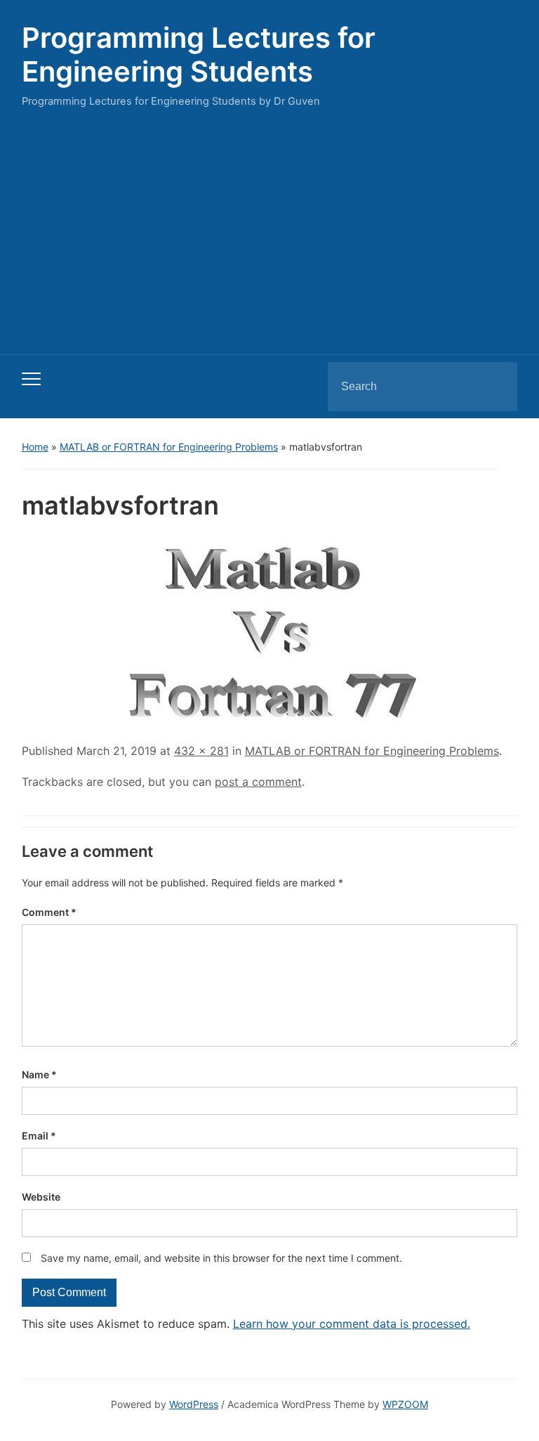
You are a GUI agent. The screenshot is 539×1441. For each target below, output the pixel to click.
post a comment (258, 782)
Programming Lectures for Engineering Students (198, 54)
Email (39, 1136)
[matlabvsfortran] (269, 629)
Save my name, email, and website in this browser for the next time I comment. (221, 1258)
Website (41, 1197)
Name (39, 1074)
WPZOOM (405, 1404)
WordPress (193, 1404)
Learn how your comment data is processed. (351, 1324)
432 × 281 (201, 751)
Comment (49, 912)
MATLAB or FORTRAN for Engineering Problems (169, 447)
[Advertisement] (270, 227)
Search (494, 386)
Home (35, 447)
